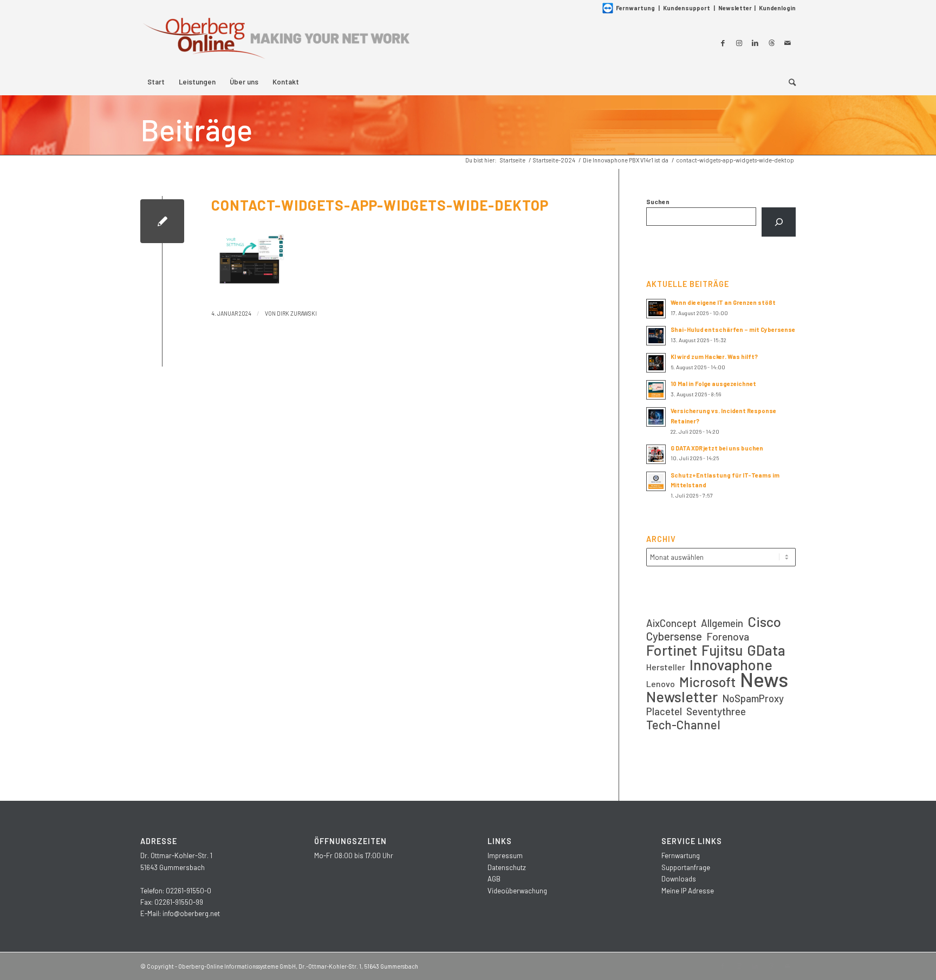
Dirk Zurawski (297, 313)
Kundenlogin (777, 7)
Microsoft (707, 682)
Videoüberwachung (517, 890)
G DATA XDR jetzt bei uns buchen (717, 448)
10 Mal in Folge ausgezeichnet (713, 383)
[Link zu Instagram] (739, 43)
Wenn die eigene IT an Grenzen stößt (723, 302)
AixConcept (671, 623)
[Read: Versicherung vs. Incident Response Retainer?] (656, 417)
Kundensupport (686, 7)
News (764, 679)
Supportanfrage (685, 867)
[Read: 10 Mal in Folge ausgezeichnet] (656, 390)
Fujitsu (722, 650)
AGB (493, 878)
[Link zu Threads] (771, 43)
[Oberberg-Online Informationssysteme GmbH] (275, 42)
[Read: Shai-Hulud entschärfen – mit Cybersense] (656, 335)
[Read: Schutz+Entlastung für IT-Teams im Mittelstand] (656, 481)
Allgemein (722, 623)
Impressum (505, 855)
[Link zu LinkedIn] (755, 43)
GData (766, 650)
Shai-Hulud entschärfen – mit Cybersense (733, 329)
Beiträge (196, 129)
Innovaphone (731, 664)
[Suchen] (779, 222)
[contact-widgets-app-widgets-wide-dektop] (162, 221)
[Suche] (789, 81)
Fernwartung (635, 7)
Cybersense (674, 636)
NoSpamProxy (753, 698)
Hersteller (665, 667)
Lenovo (660, 683)
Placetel (664, 711)
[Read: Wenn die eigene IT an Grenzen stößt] (656, 308)
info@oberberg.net (191, 913)
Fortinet (671, 650)
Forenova (727, 636)
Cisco (764, 621)
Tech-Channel (683, 724)
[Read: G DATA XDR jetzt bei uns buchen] (656, 454)
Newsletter (735, 7)
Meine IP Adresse (687, 890)
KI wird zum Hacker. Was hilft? (714, 356)
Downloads (678, 878)
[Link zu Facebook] (722, 43)
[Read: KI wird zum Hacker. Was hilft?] (656, 363)
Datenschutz (506, 867)
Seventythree (716, 711)
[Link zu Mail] (787, 43)
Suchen (658, 201)
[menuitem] (156, 81)
